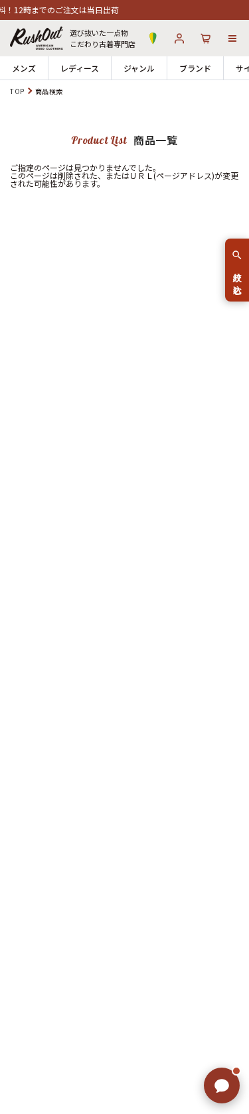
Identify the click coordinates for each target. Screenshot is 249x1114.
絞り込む (237, 278)
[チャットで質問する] (222, 1085)
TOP (17, 91)
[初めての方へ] (152, 38)
